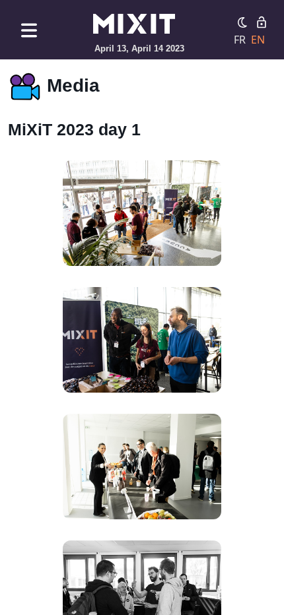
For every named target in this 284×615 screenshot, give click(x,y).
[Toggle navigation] (29, 30)
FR (240, 39)
